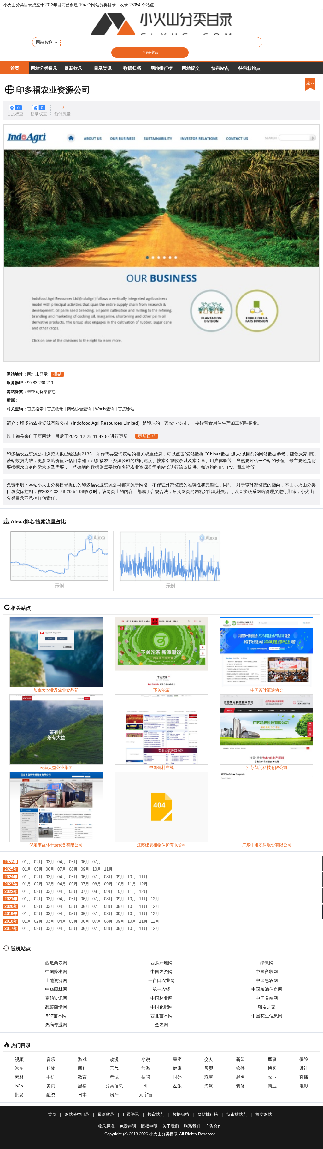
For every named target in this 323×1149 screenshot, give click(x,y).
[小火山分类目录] (161, 24)
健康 (177, 1068)
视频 (19, 1059)
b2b (19, 1085)
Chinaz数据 (218, 453)
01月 (26, 862)
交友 (208, 1059)
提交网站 (263, 1114)
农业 (272, 1077)
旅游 (145, 1068)
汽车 (19, 1068)
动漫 (114, 1059)
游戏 (82, 1059)
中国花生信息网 (266, 1015)
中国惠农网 (267, 980)
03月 (50, 862)
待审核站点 (249, 68)
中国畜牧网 (267, 971)
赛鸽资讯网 (56, 998)
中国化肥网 (161, 1006)
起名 (240, 1077)
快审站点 (220, 68)
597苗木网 (56, 1015)
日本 (82, 1094)
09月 (85, 869)
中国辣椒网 (56, 971)
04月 (61, 862)
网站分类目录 (44, 68)
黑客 (82, 1085)
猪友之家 (267, 1006)
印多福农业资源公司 (53, 90)
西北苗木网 (161, 1015)
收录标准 (106, 1126)
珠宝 (208, 1077)
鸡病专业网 (56, 1024)
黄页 (50, 1085)
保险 (303, 1059)
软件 (240, 1068)
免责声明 (128, 1126)
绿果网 (266, 962)
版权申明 (149, 1126)
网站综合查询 (79, 409)
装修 (240, 1085)
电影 (303, 1085)
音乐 (50, 1059)
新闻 (240, 1059)
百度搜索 (35, 409)
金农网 (161, 1024)
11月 (108, 869)
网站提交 (191, 68)
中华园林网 (56, 989)
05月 (73, 862)
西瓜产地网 (161, 962)
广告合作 (213, 1126)
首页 (14, 68)
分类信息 (114, 1085)
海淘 (208, 1085)
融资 (50, 1094)
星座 (177, 1059)
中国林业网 (161, 998)
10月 (96, 869)
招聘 (145, 1077)
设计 (303, 1068)
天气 (114, 1068)
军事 (272, 1059)
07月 (96, 862)
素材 (19, 1077)
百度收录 (55, 409)
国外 (177, 1077)
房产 (114, 1094)
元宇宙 (145, 1094)
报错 (57, 374)
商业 (272, 1085)
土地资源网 (56, 980)
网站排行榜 (161, 68)
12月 (143, 884)
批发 (19, 1094)
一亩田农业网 (161, 980)
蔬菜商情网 (56, 1006)
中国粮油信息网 (266, 989)
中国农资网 (161, 971)
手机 (50, 1077)
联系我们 (192, 1126)
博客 (272, 1068)
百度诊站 (126, 409)
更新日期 (147, 436)
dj (145, 1085)
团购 (82, 1068)
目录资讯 (103, 68)
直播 (303, 1077)
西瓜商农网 (56, 962)
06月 (85, 862)
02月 (38, 862)
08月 (73, 869)
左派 (177, 1085)
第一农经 (161, 989)
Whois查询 (105, 409)
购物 (50, 1068)
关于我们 (170, 1126)
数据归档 (132, 68)
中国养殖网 (267, 998)
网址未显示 (37, 374)
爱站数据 (195, 453)
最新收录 (73, 68)
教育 (82, 1077)
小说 (145, 1059)
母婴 (208, 1068)
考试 (114, 1077)
